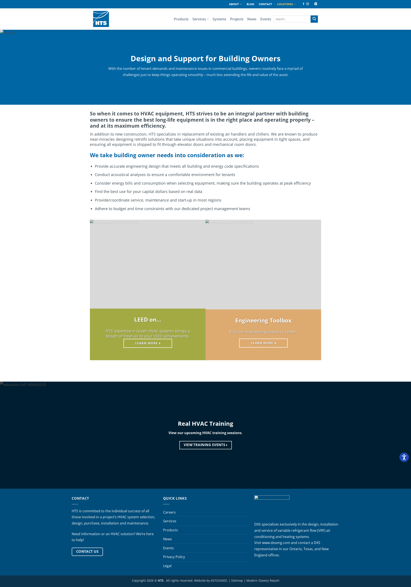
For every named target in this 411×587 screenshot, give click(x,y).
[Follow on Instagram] (307, 4)
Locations (285, 4)
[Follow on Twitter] (311, 4)
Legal (167, 565)
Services (199, 19)
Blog (250, 4)
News (251, 19)
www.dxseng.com (276, 542)
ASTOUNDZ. (219, 580)
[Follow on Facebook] (303, 4)
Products (181, 19)
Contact (265, 4)
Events (265, 19)
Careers (169, 512)
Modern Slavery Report (262, 580)
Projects (236, 19)
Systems (219, 19)
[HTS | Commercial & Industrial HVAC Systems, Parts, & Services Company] (101, 19)
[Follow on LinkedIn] (315, 4)
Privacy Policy (174, 556)
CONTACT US (87, 551)
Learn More (146, 343)
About (234, 4)
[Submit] (314, 19)
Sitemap (237, 580)
